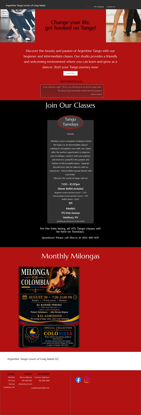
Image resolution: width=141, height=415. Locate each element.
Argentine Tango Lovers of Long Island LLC (33, 359)
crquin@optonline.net (40, 388)
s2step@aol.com (25, 384)
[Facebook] (78, 380)
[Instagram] (87, 380)
